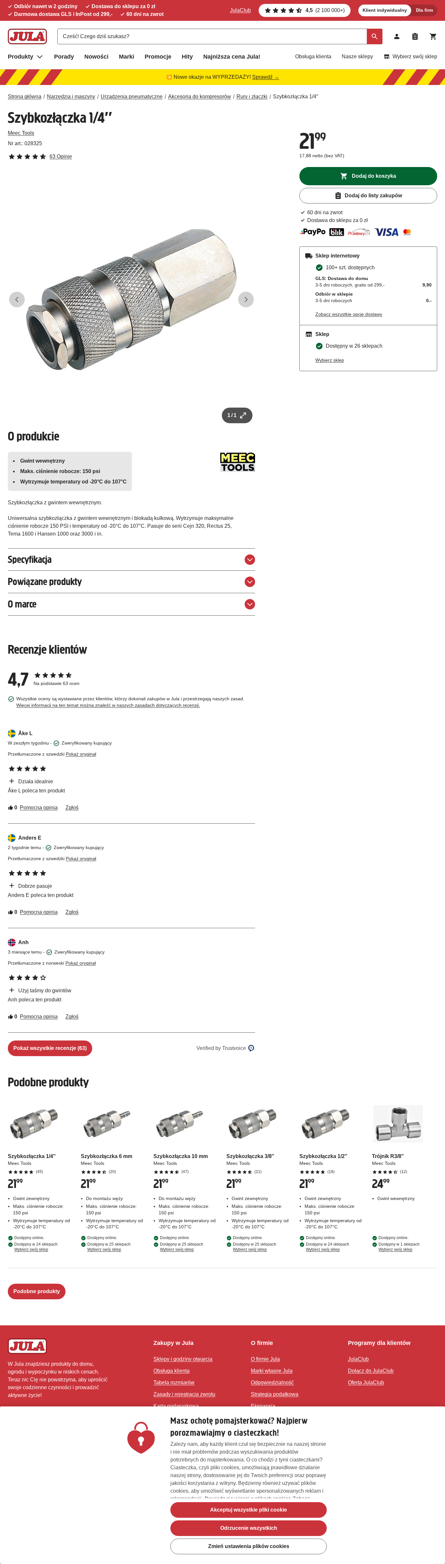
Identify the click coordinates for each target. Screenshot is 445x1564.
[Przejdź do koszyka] (433, 36)
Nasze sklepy (357, 56)
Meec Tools (21, 133)
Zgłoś (72, 807)
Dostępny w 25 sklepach (109, 1247)
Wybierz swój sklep (415, 56)
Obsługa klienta (313, 56)
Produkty (20, 56)
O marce (22, 604)
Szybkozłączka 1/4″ (295, 96)
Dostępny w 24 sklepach (36, 1247)
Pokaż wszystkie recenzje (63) (50, 1048)
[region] (222, 1485)
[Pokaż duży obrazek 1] (131, 299)
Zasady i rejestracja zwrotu (184, 1394)
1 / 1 (232, 415)
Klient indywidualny (385, 10)
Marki (126, 56)
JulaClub (240, 10)
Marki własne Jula (272, 1371)
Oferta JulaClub (366, 1382)
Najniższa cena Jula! (231, 56)
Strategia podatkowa (274, 1394)
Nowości (96, 56)
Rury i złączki (252, 96)
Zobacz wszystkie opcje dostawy (348, 314)
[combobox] (219, 36)
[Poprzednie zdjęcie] (17, 299)
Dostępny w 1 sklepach (399, 1247)
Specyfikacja (29, 559)
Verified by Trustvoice (221, 1048)
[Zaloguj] (397, 36)
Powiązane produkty (45, 582)
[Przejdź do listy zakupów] (415, 36)
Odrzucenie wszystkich (248, 1528)
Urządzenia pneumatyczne (132, 96)
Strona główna (24, 96)
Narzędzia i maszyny (71, 96)
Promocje (158, 56)
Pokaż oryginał (81, 754)
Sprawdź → (265, 77)
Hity (187, 56)
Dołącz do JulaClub (371, 1371)
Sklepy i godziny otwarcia (182, 1359)
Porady (64, 56)
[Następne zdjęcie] (246, 299)
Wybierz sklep (329, 360)
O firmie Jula (265, 1359)
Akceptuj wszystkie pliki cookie (248, 1510)
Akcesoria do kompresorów (199, 96)
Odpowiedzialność (272, 1382)
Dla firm (424, 10)
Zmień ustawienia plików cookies (248, 1546)
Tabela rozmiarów (173, 1382)
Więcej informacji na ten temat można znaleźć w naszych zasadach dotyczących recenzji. (108, 705)
